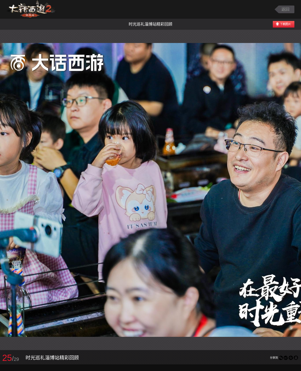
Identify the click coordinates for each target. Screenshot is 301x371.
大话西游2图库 (31, 9)
